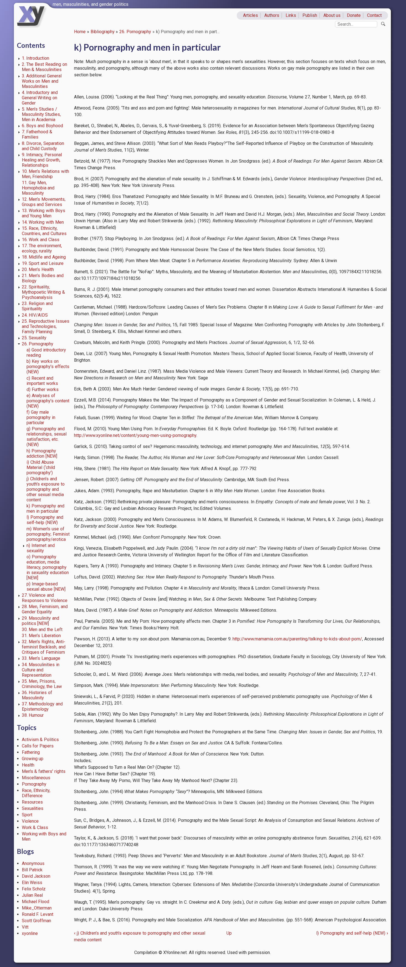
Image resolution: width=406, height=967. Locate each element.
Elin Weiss (32, 882)
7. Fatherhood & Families (37, 134)
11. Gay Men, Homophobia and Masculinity (38, 188)
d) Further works (43, 389)
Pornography (34, 784)
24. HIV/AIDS (35, 315)
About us (332, 15)
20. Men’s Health (38, 269)
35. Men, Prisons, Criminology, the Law (42, 684)
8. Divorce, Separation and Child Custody (43, 146)
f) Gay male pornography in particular (41, 417)
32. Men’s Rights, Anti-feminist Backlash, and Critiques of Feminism (44, 647)
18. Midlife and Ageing (44, 257)
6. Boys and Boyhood (42, 125)
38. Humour (33, 715)
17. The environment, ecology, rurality (42, 248)
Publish (309, 15)
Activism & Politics (40, 739)
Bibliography (103, 31)
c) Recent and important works (42, 381)
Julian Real (32, 895)
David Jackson (36, 876)
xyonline (30, 933)
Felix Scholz (34, 889)
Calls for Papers (38, 746)
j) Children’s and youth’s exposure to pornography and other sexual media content (46, 489)
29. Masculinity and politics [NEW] (40, 621)
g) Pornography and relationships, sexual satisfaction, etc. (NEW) (47, 436)
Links (291, 15)
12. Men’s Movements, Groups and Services (44, 202)
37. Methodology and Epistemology (42, 706)
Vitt (25, 927)
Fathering (31, 752)
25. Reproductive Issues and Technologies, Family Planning (46, 326)
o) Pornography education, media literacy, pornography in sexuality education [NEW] (48, 567)
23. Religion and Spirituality (37, 306)
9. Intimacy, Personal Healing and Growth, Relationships (42, 160)
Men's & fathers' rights (43, 771)
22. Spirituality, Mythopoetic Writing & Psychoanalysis (43, 292)
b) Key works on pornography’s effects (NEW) (48, 366)
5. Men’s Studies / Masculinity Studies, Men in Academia (41, 114)
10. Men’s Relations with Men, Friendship (45, 174)
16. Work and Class (40, 239)
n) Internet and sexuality (41, 548)
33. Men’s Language (41, 658)
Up (229, 933)
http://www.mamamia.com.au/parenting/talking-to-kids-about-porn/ (297, 639)
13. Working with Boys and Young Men (43, 213)
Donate (354, 15)
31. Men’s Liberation (41, 635)
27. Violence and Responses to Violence (45, 598)
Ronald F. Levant (38, 914)
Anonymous (33, 863)
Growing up (33, 758)
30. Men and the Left (42, 629)
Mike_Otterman (37, 908)
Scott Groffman (36, 920)
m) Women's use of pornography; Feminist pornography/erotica (48, 534)
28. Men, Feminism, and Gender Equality (45, 609)
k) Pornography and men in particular (45, 508)
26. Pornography (135, 31)
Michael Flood (35, 901)
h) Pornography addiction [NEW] (42, 453)
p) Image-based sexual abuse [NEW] (46, 586)
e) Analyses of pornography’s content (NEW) (48, 401)
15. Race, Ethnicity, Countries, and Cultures (44, 231)
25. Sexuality (34, 337)
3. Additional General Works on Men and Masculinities (42, 81)
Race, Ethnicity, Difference (36, 793)
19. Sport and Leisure (43, 263)
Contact (374, 15)
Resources (32, 802)
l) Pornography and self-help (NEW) (45, 520)
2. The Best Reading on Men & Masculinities (44, 67)
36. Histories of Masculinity (37, 695)
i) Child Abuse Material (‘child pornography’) (41, 467)
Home (80, 31)
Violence (30, 821)
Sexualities (32, 808)
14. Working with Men (43, 222)
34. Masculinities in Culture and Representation (41, 670)
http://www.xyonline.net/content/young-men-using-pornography (135, 435)
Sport (27, 814)
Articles (250, 15)
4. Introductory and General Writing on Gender (40, 98)
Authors (271, 15)
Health (28, 765)
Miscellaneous (36, 777)
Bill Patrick (32, 869)
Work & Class (35, 827)
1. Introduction (35, 58)
